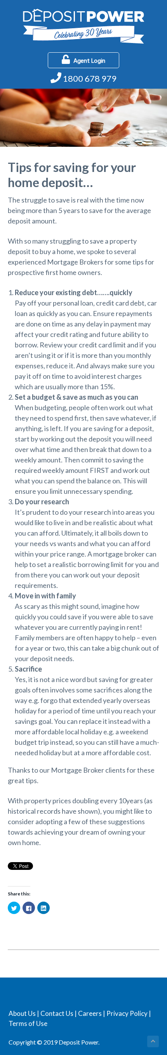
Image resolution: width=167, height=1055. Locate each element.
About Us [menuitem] (22, 1013)
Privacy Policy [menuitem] (127, 1013)
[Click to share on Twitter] (14, 908)
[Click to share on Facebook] (29, 908)
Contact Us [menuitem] (56, 1013)
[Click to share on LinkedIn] (43, 908)
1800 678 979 (90, 78)
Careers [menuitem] (90, 1013)
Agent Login (89, 61)
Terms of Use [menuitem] (28, 1023)
